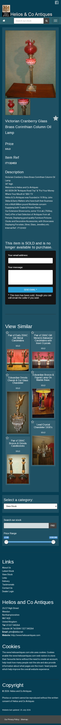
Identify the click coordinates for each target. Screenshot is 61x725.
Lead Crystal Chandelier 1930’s (43, 426)
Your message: (15, 267)
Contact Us (7, 588)
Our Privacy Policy (11, 719)
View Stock (7, 574)
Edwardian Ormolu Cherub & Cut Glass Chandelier (18, 380)
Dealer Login (8, 591)
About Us (6, 567)
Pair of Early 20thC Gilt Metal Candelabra (18, 338)
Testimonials (8, 584)
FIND (53, 525)
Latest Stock (8, 571)
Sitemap (24, 719)
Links (4, 578)
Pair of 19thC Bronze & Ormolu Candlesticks (18, 443)
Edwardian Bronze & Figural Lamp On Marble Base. (43, 377)
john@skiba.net (16, 632)
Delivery (6, 581)
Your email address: (18, 255)
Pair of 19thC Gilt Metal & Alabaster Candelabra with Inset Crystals (43, 339)
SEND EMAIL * (30, 290)
